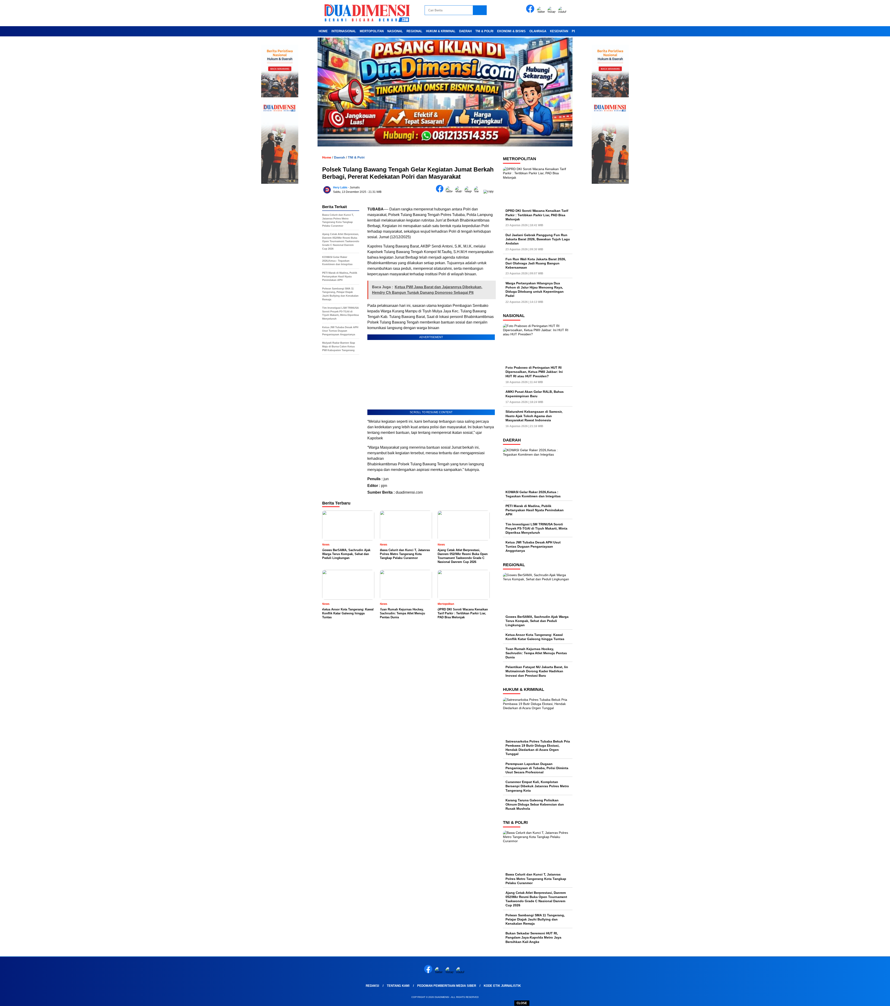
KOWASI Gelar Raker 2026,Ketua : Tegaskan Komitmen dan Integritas (533, 494)
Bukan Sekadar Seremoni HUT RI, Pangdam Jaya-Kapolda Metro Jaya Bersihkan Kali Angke (533, 937)
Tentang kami (398, 985)
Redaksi (372, 985)
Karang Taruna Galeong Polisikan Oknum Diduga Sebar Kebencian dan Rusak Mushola (534, 804)
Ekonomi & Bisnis (511, 31)
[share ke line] (478, 191)
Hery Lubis (340, 187)
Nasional (395, 31)
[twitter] (542, 11)
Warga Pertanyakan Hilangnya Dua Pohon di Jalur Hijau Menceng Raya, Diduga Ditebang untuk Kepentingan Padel (534, 289)
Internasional (343, 31)
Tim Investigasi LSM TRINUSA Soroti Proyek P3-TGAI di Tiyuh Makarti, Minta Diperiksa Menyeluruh (536, 528)
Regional (414, 31)
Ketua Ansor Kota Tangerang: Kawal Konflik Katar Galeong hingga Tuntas (534, 637)
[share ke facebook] (440, 191)
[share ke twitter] (450, 191)
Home (323, 31)
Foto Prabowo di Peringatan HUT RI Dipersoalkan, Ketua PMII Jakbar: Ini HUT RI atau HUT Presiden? (534, 372)
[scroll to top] (859, 998)
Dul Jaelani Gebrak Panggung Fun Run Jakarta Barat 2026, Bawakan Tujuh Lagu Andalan (537, 239)
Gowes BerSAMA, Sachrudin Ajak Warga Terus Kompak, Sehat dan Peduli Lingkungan (537, 621)
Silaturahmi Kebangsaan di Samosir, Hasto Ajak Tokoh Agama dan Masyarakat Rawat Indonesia (534, 416)
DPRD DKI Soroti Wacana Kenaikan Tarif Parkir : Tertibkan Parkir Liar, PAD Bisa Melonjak (536, 215)
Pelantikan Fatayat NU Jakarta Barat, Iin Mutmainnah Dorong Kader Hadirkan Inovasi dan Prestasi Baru (536, 671)
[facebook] (531, 11)
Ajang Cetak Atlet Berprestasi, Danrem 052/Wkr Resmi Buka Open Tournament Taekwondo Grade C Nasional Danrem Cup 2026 (536, 899)
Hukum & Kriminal (440, 31)
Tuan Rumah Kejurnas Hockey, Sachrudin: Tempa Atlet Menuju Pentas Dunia (536, 653)
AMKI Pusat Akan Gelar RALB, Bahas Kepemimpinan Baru (534, 394)
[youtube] (563, 11)
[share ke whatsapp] (459, 191)
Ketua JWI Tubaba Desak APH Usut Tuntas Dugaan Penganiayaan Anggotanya (533, 546)
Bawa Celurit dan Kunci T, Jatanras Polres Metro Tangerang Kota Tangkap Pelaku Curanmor (535, 879)
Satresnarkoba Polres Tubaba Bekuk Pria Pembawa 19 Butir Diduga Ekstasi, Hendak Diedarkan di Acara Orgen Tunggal (537, 747)
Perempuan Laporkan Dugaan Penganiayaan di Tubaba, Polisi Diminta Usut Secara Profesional (536, 768)
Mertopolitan (372, 31)
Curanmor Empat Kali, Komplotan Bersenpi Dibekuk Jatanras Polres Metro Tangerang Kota (537, 786)
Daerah (465, 31)
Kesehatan (559, 31)
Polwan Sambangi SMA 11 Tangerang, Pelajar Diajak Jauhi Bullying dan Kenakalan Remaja (535, 919)
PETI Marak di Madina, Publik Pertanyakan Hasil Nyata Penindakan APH (534, 510)
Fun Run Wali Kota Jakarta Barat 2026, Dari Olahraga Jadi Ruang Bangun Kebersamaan (535, 263)
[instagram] (552, 11)
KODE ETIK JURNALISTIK (502, 985)
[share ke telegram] (469, 191)
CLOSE (522, 1003)
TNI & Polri (484, 31)
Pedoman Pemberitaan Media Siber (446, 985)
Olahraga (537, 31)
